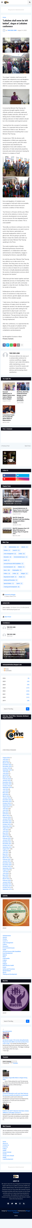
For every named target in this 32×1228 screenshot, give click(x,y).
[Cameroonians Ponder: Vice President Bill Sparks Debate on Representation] (9, 409)
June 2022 (6, 831)
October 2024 (6, 785)
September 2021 (7, 847)
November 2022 (7, 822)
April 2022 (5, 835)
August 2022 (6, 828)
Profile (15, 573)
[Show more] (21, 345)
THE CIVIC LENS (14, 353)
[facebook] (9, 475)
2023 (16, 688)
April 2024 (5, 794)
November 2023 (7, 801)
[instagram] (22, 479)
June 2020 (6, 873)
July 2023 (5, 808)
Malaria (21, 567)
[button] (2, 2)
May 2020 (5, 875)
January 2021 (6, 861)
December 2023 (7, 799)
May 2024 (5, 792)
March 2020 (6, 878)
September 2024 (7, 787)
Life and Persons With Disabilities (13, 563)
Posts (7, 669)
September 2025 (7, 770)
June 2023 (6, 810)
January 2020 (6, 882)
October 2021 (6, 845)
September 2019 (7, 889)
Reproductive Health (10, 577)
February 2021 (7, 859)
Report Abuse (8, 616)
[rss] (23, 1203)
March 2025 (6, 777)
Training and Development (11, 586)
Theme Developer (12, 1211)
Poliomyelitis (17, 570)
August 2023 (6, 806)
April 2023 (5, 813)
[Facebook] (4, 345)
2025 (16, 681)
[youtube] (9, 479)
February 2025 (7, 778)
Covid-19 (16, 550)
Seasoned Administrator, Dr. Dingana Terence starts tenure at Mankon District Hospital (9, 395)
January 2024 (6, 798)
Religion (24, 573)
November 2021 (7, 843)
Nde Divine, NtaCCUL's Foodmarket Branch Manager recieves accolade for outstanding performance (23, 396)
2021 (16, 694)
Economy (5, 1147)
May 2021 (5, 854)
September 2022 (7, 826)
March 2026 (6, 763)
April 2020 (5, 877)
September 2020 (7, 868)
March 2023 (6, 815)
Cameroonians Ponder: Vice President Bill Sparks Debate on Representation (9, 417)
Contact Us (6, 1145)
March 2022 (6, 836)
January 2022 (6, 840)
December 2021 (7, 842)
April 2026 (5, 761)
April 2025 (5, 775)
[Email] (18, 345)
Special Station (9, 583)
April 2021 (5, 856)
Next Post (27, 446)
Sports (19, 583)
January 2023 (6, 819)
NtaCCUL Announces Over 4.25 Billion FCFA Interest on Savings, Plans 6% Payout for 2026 (21, 531)
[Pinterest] (14, 345)
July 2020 (5, 871)
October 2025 (6, 768)
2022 (16, 691)
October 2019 (6, 887)
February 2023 (7, 817)
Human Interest (7, 1152)
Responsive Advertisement (16, 10)
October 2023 (6, 803)
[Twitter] (7, 345)
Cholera (7, 550)
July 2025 (5, 771)
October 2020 (6, 866)
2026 (16, 678)
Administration (14, 547)
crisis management (10, 553)
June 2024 (6, 791)
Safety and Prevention (10, 580)
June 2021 (6, 852)
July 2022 (5, 829)
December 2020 (7, 863)
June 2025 (6, 773)
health (6, 560)
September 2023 (7, 805)
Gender (5, 1154)
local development (9, 567)
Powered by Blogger (9, 594)
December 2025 (7, 764)
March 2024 (6, 796)
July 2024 (5, 789)
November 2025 (7, 766)
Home (4, 17)
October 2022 (6, 824)
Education (7, 557)
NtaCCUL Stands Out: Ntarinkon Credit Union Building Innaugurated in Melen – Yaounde (21, 520)
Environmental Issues (20, 557)
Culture (22, 553)
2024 (16, 684)
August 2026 (6, 757)
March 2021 (6, 857)
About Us (5, 1143)
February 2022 (7, 838)
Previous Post (5, 446)
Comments (8, 670)
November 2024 (7, 784)
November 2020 (7, 864)
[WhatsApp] (11, 345)
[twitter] (22, 475)
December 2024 (7, 782)
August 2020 (6, 870)
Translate (15, 1063)
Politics (7, 573)
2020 (16, 697)
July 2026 (5, 759)
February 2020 (7, 880)
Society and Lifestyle (8, 1155)
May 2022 (5, 833)
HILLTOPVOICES (7, 1031)
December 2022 (7, 821)
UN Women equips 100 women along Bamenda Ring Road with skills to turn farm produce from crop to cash (16, 1041)
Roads (22, 577)
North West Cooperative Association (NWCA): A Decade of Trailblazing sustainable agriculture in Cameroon (15, 497)
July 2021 (5, 850)
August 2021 (6, 849)
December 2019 (7, 884)
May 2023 (5, 812)
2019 (16, 700)
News (7, 570)
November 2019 (7, 885)
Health (4, 1150)
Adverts (24, 547)
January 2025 (6, 780)
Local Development (8, 1159)
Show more (9, 629)
